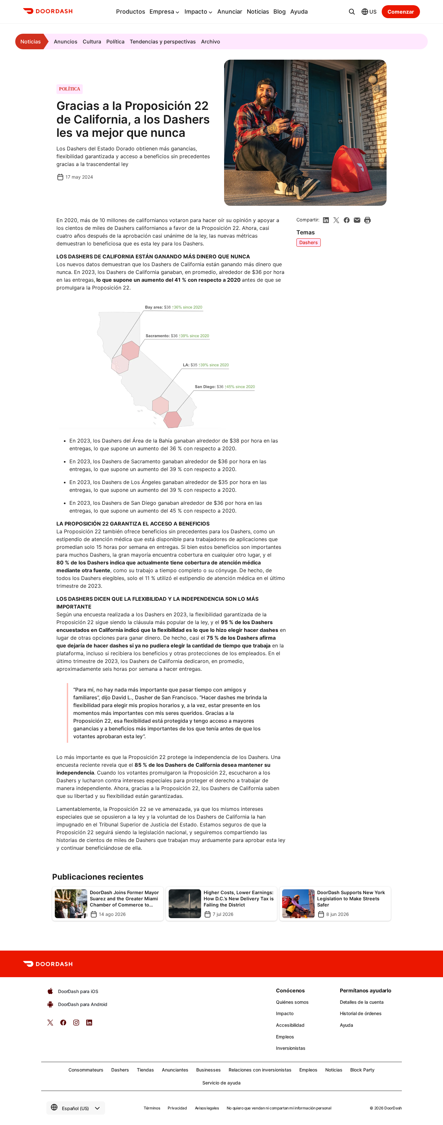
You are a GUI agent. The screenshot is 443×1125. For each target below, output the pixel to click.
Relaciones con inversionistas (260, 1069)
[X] (336, 220)
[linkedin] (326, 220)
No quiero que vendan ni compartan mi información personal (279, 1108)
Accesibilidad (290, 1025)
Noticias (258, 11)
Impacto (196, 11)
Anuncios (66, 41)
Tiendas (145, 1069)
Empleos (285, 1036)
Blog (279, 11)
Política (115, 41)
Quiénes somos (292, 1002)
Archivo (210, 41)
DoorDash (393, 1108)
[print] (367, 220)
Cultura (92, 41)
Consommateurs (85, 1069)
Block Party (362, 1069)
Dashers (308, 242)
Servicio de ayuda (221, 1082)
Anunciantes (175, 1069)
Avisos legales (207, 1108)
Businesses (208, 1069)
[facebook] (347, 220)
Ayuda (299, 11)
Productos (130, 11)
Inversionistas (290, 1048)
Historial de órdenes (361, 1013)
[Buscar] (352, 12)
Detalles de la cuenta (362, 1002)
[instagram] (76, 1024)
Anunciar (229, 11)
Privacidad (177, 1108)
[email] (357, 220)
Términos (152, 1108)
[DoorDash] (47, 12)
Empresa (162, 11)
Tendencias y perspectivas (163, 41)
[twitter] (50, 1024)
